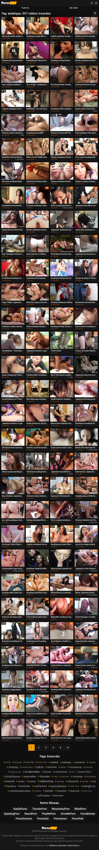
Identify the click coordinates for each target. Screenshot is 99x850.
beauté (10, 781)
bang (56, 776)
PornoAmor (60, 818)
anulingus (91, 776)
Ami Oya (94, 522)
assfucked (61, 771)
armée (85, 781)
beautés (62, 790)
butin (73, 772)
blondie (18, 762)
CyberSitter (62, 845)
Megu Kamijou (19, 571)
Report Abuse (73, 845)
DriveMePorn (68, 813)
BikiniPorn (80, 808)
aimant (92, 762)
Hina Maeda (93, 595)
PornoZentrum (24, 818)
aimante (73, 781)
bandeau (11, 786)
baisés (47, 771)
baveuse (58, 795)
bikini (40, 767)
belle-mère (42, 762)
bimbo (32, 781)
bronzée (25, 786)
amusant (80, 762)
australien (30, 776)
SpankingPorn (11, 813)
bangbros (89, 786)
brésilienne (13, 776)
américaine (27, 767)
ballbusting (46, 781)
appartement (16, 772)
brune (21, 781)
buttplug (13, 767)
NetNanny (53, 845)
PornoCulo (43, 818)
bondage (78, 776)
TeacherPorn (39, 808)
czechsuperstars (20, 790)
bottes (49, 790)
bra (94, 781)
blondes (45, 776)
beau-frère (85, 771)
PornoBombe (88, 813)
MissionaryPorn (60, 808)
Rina (95, 643)
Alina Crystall (68, 208)
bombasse (76, 767)
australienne (58, 786)
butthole (52, 767)
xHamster (7, 38)
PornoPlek (77, 818)
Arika (71, 474)
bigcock (74, 790)
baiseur (89, 767)
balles (63, 767)
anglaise (38, 791)
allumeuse (87, 791)
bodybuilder (32, 771)
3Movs (30, 38)
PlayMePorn (49, 813)
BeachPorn (31, 813)
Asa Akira (44, 692)
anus (8, 762)
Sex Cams (74, 8)
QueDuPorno (20, 808)
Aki (23, 135)
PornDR (79, 87)
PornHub (7, 63)
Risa (95, 111)
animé (54, 762)
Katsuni (94, 571)
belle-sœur (74, 786)
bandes (60, 781)
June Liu (94, 667)
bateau (66, 762)
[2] (67, 747)
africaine (44, 795)
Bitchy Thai (93, 450)
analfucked (40, 786)
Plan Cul (25, 8)
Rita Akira (20, 159)
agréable (65, 776)
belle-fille (30, 762)
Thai (71, 377)
